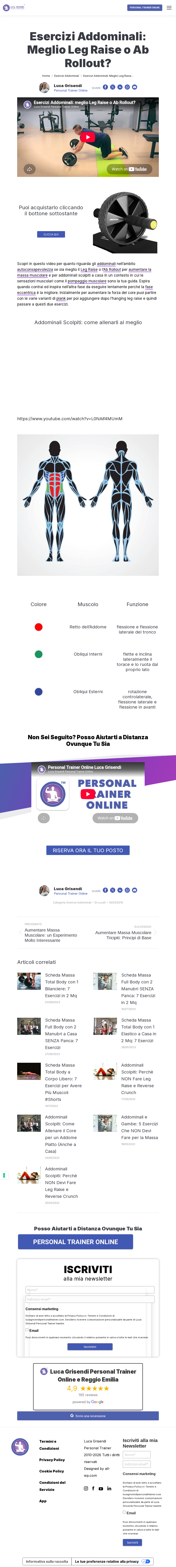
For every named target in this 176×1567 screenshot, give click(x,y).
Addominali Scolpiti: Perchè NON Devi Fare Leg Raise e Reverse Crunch (61, 1182)
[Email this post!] (134, 88)
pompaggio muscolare (87, 281)
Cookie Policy (51, 1471)
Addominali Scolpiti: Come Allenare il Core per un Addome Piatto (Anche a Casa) (61, 1134)
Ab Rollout (112, 269)
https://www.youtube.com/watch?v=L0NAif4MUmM (70, 418)
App (43, 1501)
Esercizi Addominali (79, 902)
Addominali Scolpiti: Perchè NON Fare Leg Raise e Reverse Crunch (137, 1079)
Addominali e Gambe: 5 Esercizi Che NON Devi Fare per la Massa (139, 1127)
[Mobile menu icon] (169, 7)
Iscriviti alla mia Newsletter (140, 1443)
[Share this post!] (105, 88)
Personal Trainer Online (71, 90)
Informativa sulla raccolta (47, 1561)
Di (100, 902)
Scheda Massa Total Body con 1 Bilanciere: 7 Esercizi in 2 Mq (61, 985)
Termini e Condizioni (100, 1315)
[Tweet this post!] (112, 88)
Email (33, 1330)
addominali (106, 264)
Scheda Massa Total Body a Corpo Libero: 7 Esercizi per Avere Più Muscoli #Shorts (63, 1082)
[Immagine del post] (29, 981)
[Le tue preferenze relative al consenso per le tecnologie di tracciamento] (4, 1175)
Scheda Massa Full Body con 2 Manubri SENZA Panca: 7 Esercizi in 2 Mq (138, 988)
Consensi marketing (42, 1309)
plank (61, 298)
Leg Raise (89, 269)
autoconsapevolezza (35, 269)
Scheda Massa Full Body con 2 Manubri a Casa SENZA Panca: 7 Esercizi (61, 1034)
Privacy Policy (75, 1315)
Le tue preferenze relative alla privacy (107, 1561)
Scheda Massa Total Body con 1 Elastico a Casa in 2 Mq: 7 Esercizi (138, 1030)
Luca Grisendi (68, 85)
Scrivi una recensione (90, 1416)
